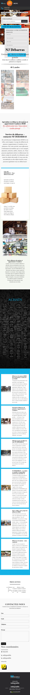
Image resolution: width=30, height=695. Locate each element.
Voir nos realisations (11, 27)
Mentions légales (15, 689)
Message (3, 629)
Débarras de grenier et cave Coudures (11, 589)
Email (2, 618)
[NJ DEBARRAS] (15, 677)
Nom (2, 613)
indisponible (3, 661)
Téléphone (3, 624)
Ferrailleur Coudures (22, 591)
